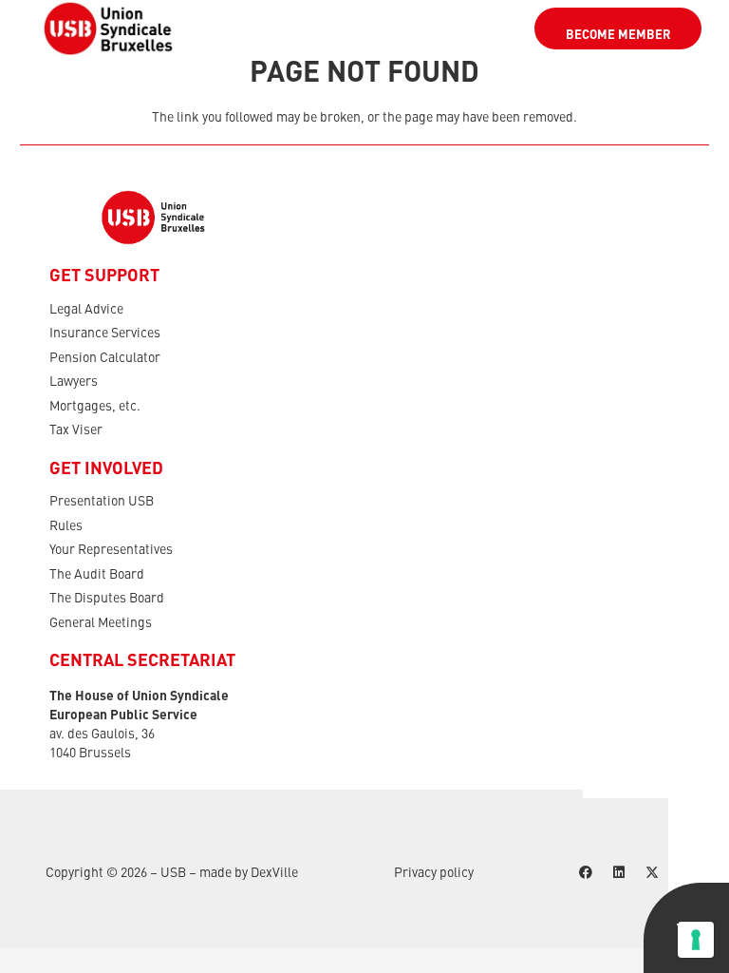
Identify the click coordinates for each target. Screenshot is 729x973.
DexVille (274, 873)
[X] (651, 872)
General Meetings (100, 623)
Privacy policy (434, 873)
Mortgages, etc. (94, 406)
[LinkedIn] (618, 872)
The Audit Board (96, 575)
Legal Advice (86, 309)
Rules (66, 526)
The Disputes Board (106, 598)
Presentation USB (101, 501)
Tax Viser (76, 430)
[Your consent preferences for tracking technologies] (696, 940)
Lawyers (73, 382)
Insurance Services (104, 333)
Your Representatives (111, 550)
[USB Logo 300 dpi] (108, 28)
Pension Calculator (104, 358)
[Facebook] (585, 872)
